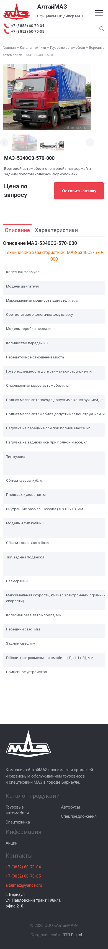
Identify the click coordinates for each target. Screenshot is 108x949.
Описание (17, 230)
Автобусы (70, 807)
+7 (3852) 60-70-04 (23, 867)
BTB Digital (72, 934)
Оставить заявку (79, 190)
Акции (11, 843)
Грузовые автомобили (17, 810)
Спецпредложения (79, 816)
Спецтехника (18, 822)
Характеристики (56, 230)
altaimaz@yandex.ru (24, 885)
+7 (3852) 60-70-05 (23, 876)
